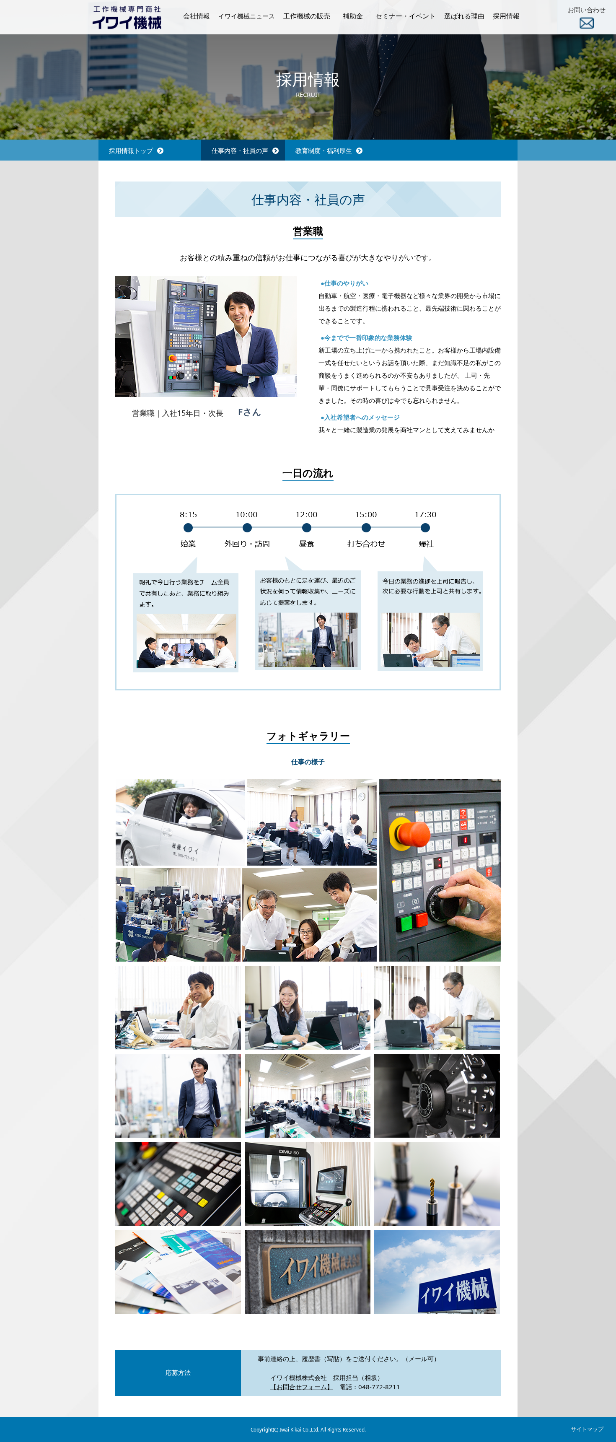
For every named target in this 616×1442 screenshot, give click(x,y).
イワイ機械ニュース (246, 16)
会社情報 (196, 16)
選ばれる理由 (464, 16)
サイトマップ (587, 1429)
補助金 (353, 16)
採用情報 (506, 16)
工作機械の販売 (306, 16)
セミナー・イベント (405, 16)
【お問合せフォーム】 (301, 1386)
